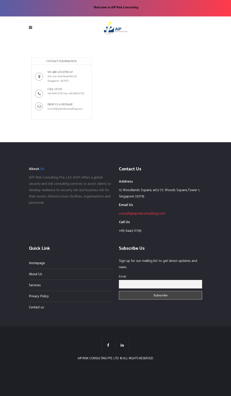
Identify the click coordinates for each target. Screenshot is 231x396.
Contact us (36, 307)
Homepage (37, 263)
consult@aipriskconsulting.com (142, 214)
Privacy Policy (39, 296)
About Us (35, 274)
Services (35, 285)
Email (122, 276)
